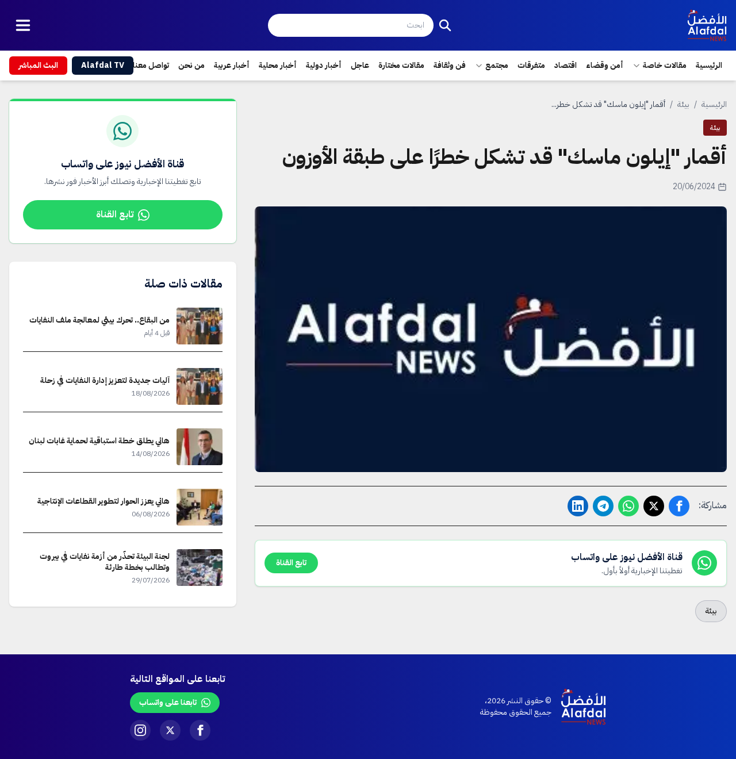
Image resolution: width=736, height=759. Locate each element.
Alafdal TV (102, 65)
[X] (170, 730)
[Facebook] (200, 730)
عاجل (360, 65)
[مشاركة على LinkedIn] (578, 506)
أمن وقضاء (604, 65)
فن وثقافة (450, 65)
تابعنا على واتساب (168, 702)
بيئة (683, 104)
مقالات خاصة (665, 65)
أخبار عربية (232, 65)
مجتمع (496, 65)
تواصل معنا (151, 65)
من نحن (191, 65)
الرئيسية (709, 65)
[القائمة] (23, 25)
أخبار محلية (278, 65)
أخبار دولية (324, 65)
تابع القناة (114, 214)
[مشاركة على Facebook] (679, 506)
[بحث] (445, 25)
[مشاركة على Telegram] (603, 506)
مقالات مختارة (401, 65)
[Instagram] (140, 730)
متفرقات (531, 65)
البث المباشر (38, 65)
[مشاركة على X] (653, 506)
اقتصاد (565, 65)
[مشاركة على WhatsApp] (628, 506)
